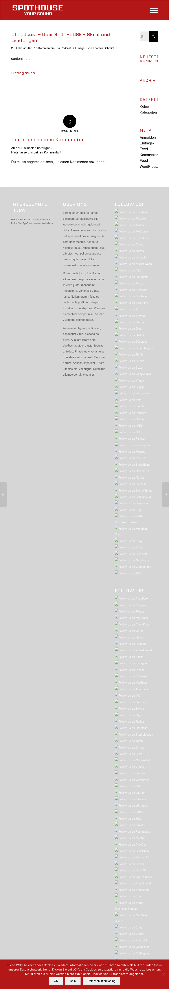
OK (56, 981)
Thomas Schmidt (103, 48)
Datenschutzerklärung (101, 981)
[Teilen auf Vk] (88, 85)
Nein (73, 981)
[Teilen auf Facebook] (17, 85)
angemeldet (36, 161)
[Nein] (163, 974)
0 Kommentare (45, 48)
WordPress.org (151, 166)
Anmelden (148, 137)
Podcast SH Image (72, 48)
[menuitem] (152, 10)
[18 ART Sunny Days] (3, 494)
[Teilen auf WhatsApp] (41, 85)
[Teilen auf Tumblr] (76, 85)
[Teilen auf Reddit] (99, 85)
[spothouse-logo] (37, 10)
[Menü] (152, 10)
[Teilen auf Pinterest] (52, 85)
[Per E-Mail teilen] (111, 85)
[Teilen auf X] (29, 85)
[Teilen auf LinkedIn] (64, 85)
